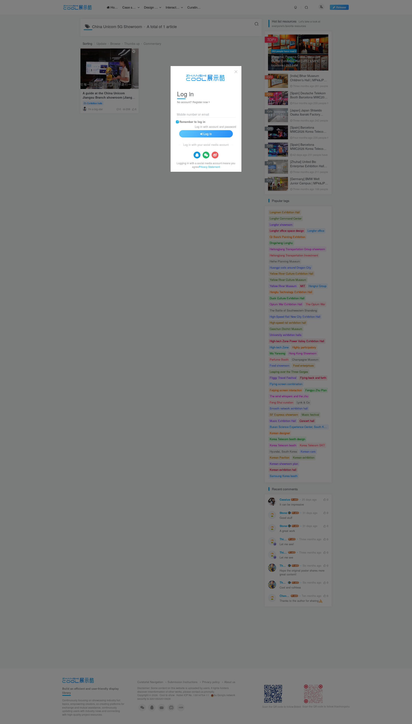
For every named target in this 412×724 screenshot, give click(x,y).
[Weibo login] (215, 155)
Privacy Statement (209, 167)
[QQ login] (197, 155)
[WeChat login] (206, 155)
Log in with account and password (215, 127)
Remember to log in (192, 122)
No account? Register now (192, 102)
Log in (207, 134)
